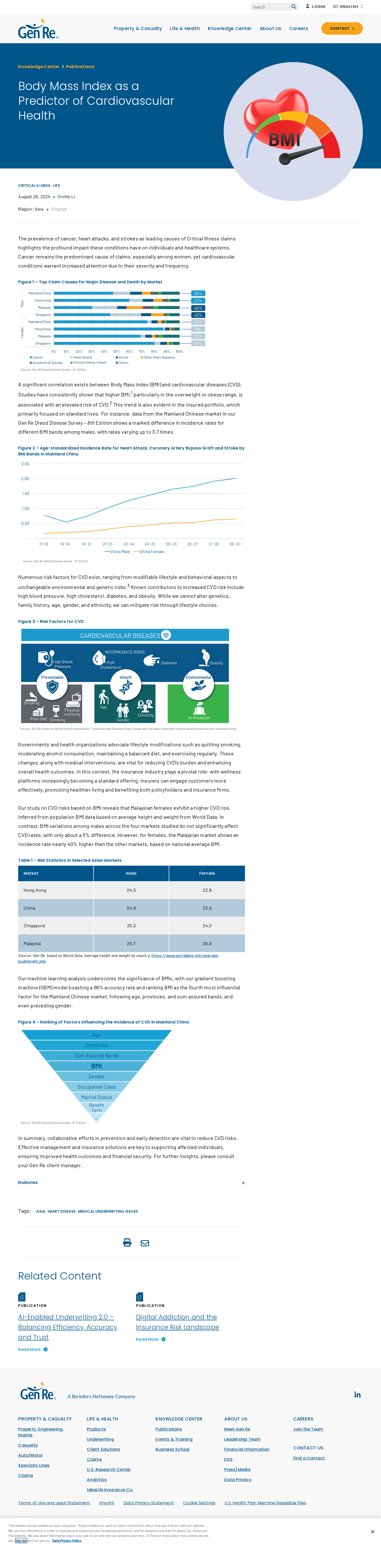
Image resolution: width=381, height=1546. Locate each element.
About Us (270, 28)
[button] (127, 1243)
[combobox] (348, 6)
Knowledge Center (230, 28)
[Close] (372, 1531)
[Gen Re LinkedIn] (357, 1395)
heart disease (62, 1211)
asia (40, 1211)
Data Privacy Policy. (67, 1540)
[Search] (294, 6)
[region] (190, 1532)
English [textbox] (349, 6)
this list (21, 1540)
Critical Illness (34, 185)
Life (56, 185)
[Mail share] (145, 1244)
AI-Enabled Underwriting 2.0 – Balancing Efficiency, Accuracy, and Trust (68, 1327)
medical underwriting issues (108, 1211)
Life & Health (185, 28)
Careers (298, 28)
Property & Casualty (138, 28)
